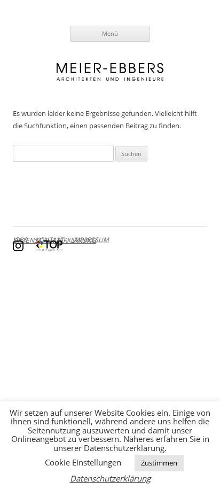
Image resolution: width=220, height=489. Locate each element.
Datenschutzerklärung (110, 479)
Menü (110, 33)
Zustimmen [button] (159, 463)
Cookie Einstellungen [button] (83, 462)
